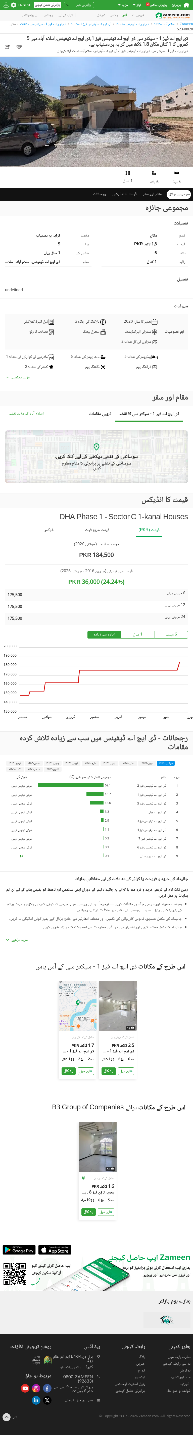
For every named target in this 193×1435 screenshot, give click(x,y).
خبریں (140, 1364)
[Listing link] (78, 1030)
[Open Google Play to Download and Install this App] (19, 1254)
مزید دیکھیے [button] (20, 378)
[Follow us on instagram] (34, 1393)
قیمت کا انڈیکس (124, 194)
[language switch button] (25, 5)
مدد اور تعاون (180, 1377)
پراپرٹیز (176, 5)
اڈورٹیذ (185, 1384)
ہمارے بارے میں (179, 1357)
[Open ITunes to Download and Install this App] (53, 1254)
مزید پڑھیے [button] (19, 940)
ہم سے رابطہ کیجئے (176, 1364)
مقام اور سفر (152, 194)
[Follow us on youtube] (23, 1393)
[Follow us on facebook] (46, 1393)
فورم (141, 1370)
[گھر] (186, 5)
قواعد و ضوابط (178, 1391)
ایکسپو (140, 1377)
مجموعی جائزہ (179, 194)
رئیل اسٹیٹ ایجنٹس (130, 1384)
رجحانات (99, 194)
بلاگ (142, 1357)
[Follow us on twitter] (46, 1405)
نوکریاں (184, 1370)
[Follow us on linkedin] (34, 1405)
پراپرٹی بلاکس (157, 5)
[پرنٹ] (19, 46)
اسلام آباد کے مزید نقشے (26, 414)
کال (66, 1071)
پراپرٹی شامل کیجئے (130, 1391)
